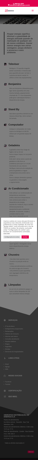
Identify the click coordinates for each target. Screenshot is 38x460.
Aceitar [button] (25, 237)
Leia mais (6, 233)
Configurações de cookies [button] (12, 237)
